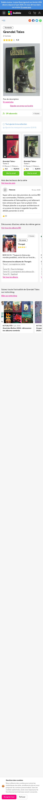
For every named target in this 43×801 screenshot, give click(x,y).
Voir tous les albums (10, 277)
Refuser (22, 797)
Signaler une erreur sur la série (21, 106)
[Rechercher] (30, 13)
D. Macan (6, 166)
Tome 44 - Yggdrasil (10, 274)
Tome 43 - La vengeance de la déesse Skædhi (20, 272)
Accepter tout (9, 797)
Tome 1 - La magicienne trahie (14, 264)
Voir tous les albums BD (11, 228)
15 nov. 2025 (36, 190)
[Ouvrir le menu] (4, 13)
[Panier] (34, 13)
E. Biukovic (14, 166)
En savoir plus (26, 7)
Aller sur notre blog (9, 296)
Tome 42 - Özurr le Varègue (13, 269)
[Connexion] (39, 13)
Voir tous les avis (8, 183)
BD (4, 20)
